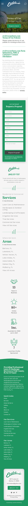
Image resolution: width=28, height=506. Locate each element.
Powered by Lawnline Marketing (14, 502)
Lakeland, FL (7, 251)
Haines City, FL (8, 264)
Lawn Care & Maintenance (13, 205)
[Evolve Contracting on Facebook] (11, 492)
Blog (5, 407)
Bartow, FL (7, 248)
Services (6, 400)
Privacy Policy (14, 497)
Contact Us (7, 414)
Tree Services (8, 219)
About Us (6, 410)
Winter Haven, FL (9, 255)
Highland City (19, 386)
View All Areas (8, 270)
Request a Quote (14, 26)
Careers (6, 412)
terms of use (16, 157)
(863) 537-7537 (14, 488)
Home (5, 398)
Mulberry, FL (7, 267)
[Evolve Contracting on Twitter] (14, 492)
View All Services (9, 225)
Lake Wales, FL (8, 258)
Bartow (21, 384)
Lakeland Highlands (9, 386)
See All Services (8, 201)
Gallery (6, 405)
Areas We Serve (8, 403)
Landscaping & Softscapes (13, 213)
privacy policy (8, 158)
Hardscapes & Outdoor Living (12, 209)
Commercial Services (11, 222)
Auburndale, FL (8, 261)
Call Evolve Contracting (14, 167)
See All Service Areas (10, 244)
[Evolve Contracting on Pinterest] (16, 492)
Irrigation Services (10, 216)
